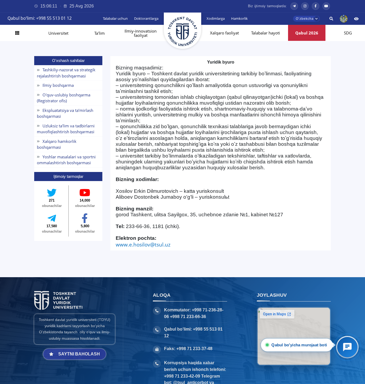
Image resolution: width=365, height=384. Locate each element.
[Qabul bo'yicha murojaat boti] (347, 347)
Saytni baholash (79, 354)
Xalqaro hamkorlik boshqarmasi (56, 144)
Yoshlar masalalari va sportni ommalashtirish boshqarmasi (66, 160)
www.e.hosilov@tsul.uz (143, 244)
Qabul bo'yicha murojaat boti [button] (300, 345)
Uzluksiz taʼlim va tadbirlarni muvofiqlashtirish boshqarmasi (66, 129)
